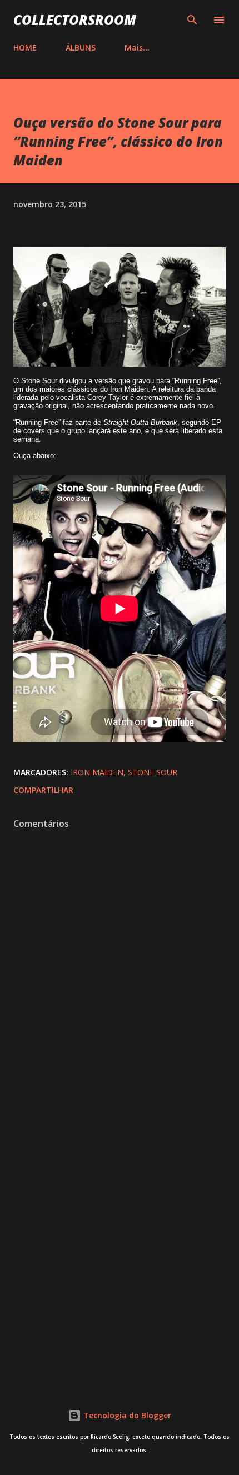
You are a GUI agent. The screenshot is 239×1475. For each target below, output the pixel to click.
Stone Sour (152, 772)
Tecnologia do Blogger (126, 1415)
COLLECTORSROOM (74, 20)
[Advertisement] (119, 1241)
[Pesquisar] (192, 20)
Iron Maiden (97, 772)
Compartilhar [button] (43, 790)
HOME (25, 47)
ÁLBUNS (81, 47)
